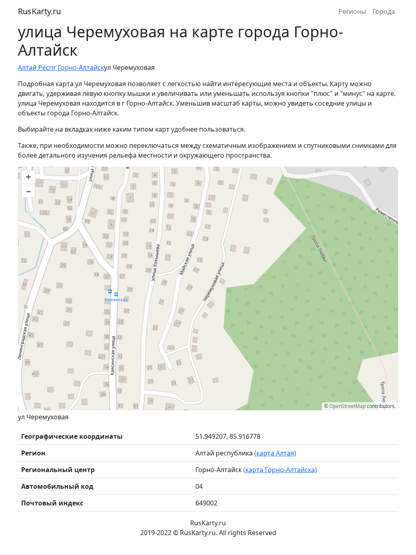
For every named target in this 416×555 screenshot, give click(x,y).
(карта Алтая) (275, 453)
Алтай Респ (35, 67)
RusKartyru (39, 11)
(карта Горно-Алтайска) (280, 469)
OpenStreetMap (347, 406)
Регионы (352, 11)
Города (384, 11)
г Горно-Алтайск (78, 67)
